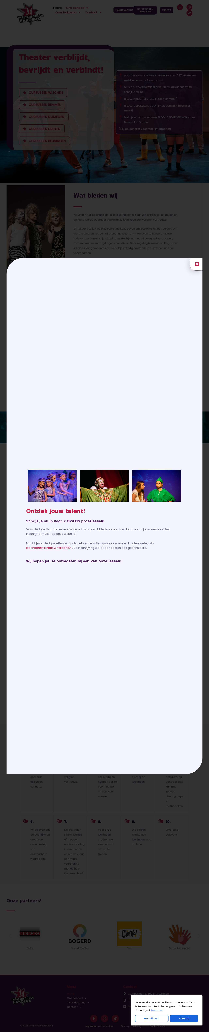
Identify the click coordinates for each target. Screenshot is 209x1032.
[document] (104, 516)
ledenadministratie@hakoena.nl (49, 548)
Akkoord (184, 1018)
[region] (166, 1010)
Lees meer (157, 1010)
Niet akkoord (152, 1018)
